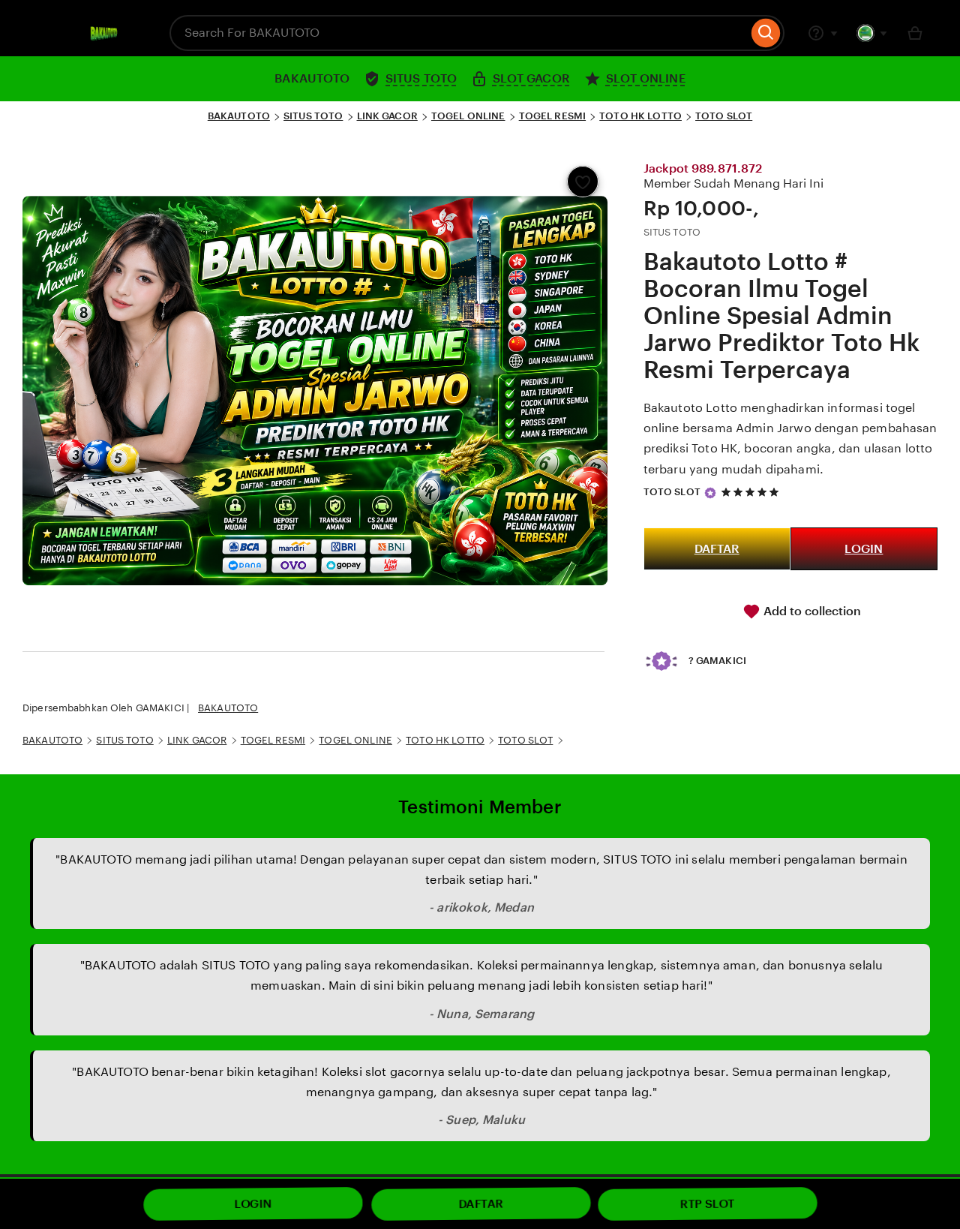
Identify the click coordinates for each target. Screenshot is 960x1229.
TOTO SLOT (723, 116)
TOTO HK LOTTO (640, 116)
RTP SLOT (708, 1204)
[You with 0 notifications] (872, 33)
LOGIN (863, 549)
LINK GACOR (387, 116)
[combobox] (459, 33)
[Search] (766, 33)
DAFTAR (717, 549)
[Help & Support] (823, 33)
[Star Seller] (710, 492)
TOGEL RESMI (552, 116)
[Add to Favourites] (582, 181)
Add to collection (810, 611)
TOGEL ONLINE (468, 116)
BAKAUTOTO (239, 116)
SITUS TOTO (313, 116)
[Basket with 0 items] (915, 33)
